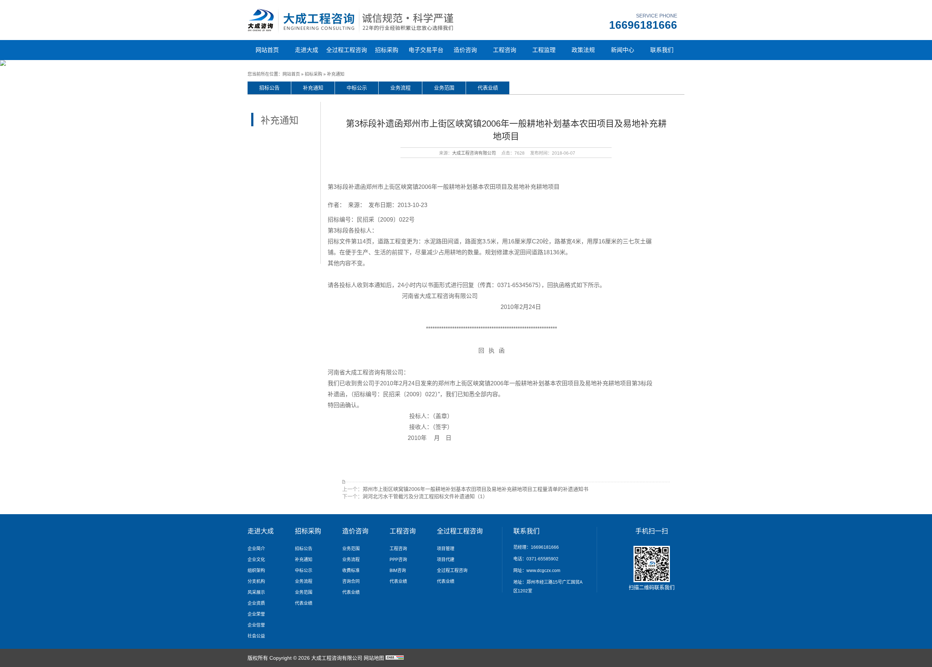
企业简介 (256, 548)
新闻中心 (622, 50)
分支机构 (256, 581)
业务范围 (444, 88)
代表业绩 (488, 88)
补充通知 (335, 74)
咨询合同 (351, 581)
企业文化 (256, 559)
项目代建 (445, 559)
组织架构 (256, 570)
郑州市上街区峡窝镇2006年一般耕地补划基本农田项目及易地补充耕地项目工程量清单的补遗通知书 (475, 489)
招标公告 (269, 88)
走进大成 (306, 50)
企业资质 (256, 603)
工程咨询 (504, 50)
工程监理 (544, 50)
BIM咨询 (398, 570)
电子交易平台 (425, 50)
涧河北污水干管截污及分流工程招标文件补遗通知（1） (425, 496)
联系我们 (662, 50)
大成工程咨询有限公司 (474, 153)
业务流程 (400, 88)
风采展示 (256, 592)
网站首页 (267, 50)
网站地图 (374, 658)
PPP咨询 (398, 559)
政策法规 (583, 50)
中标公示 (357, 88)
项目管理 (445, 548)
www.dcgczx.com (543, 570)
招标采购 (386, 50)
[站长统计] (395, 658)
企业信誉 (256, 625)
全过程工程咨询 (346, 50)
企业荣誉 (256, 614)
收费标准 (351, 570)
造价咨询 (465, 50)
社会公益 (256, 636)
